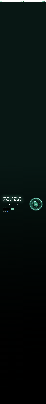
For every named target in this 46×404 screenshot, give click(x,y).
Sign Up (44, 1)
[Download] (34, 1)
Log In (41, 1)
